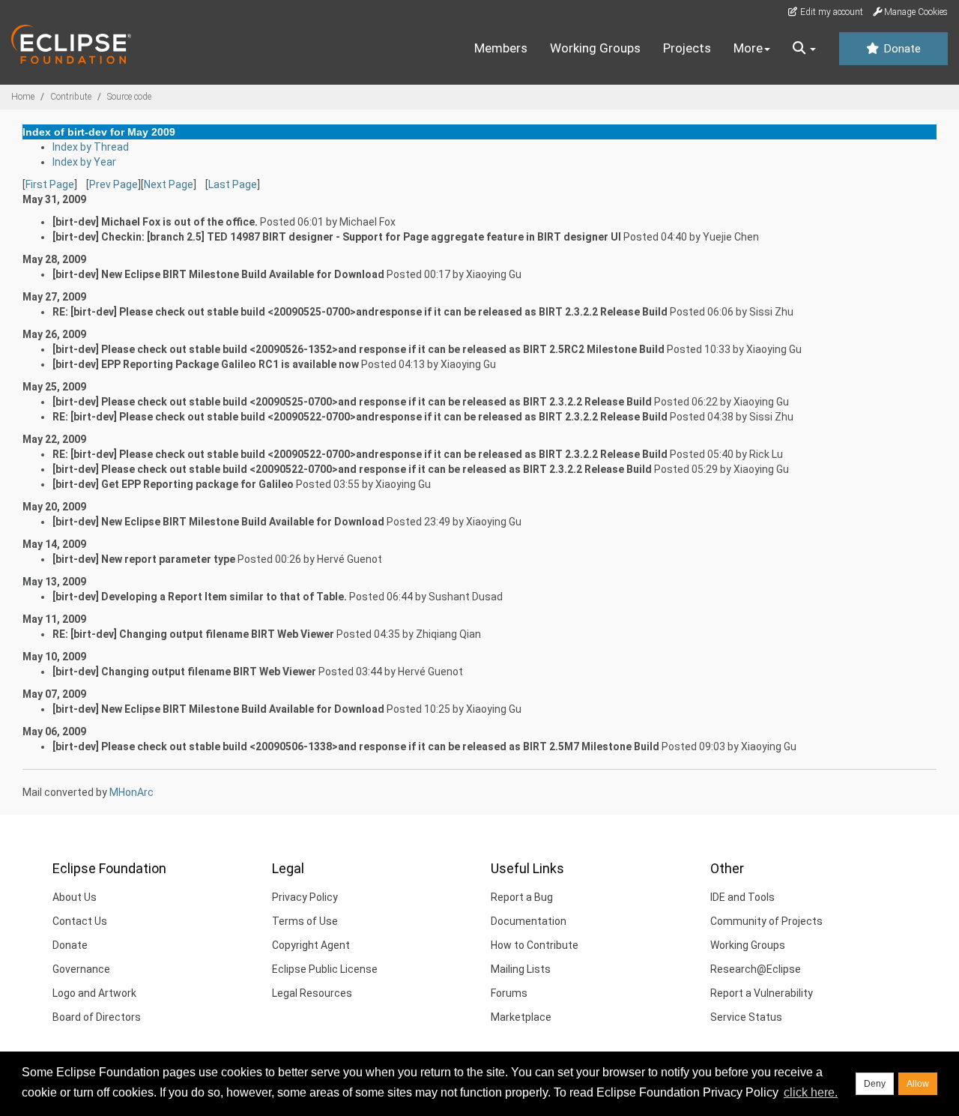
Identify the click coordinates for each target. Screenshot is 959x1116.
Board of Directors (96, 1017)
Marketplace (521, 1017)
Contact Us (79, 921)
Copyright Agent (311, 945)
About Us (74, 897)
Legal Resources (312, 993)
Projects (687, 47)
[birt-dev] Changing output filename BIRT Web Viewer (184, 672)
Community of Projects (766, 921)
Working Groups (595, 47)
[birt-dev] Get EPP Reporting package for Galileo (173, 484)
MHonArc (131, 792)
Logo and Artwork (94, 993)
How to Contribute (534, 945)
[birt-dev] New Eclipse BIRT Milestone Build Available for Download (218, 274)
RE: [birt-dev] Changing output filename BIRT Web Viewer (193, 634)
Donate (900, 48)
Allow (918, 1084)
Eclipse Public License (325, 969)
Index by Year (84, 162)
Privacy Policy (305, 897)
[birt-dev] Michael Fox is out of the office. (155, 222)
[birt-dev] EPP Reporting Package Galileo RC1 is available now (205, 364)
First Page (49, 184)
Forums (509, 993)
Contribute (70, 96)
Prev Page (113, 184)
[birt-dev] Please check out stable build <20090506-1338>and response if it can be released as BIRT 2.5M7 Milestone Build (355, 746)
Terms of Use (305, 921)
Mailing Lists (521, 969)
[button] (804, 48)
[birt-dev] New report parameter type (143, 559)
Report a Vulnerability (761, 993)
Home (22, 96)
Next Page (168, 184)
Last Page (232, 184)
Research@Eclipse (755, 969)
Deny (875, 1084)
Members (500, 47)
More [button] (748, 47)
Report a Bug (522, 897)
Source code (129, 96)
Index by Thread (90, 147)
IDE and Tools (742, 897)
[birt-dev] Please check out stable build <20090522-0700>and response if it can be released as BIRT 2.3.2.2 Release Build (352, 469)
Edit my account (830, 12)
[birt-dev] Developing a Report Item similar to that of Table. (199, 597)
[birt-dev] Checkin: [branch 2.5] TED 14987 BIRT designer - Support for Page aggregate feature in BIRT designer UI (336, 237)
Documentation (528, 921)
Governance (81, 969)
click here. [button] (811, 1092)
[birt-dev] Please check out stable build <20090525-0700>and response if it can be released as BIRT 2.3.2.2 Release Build (352, 402)
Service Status (746, 1017)
